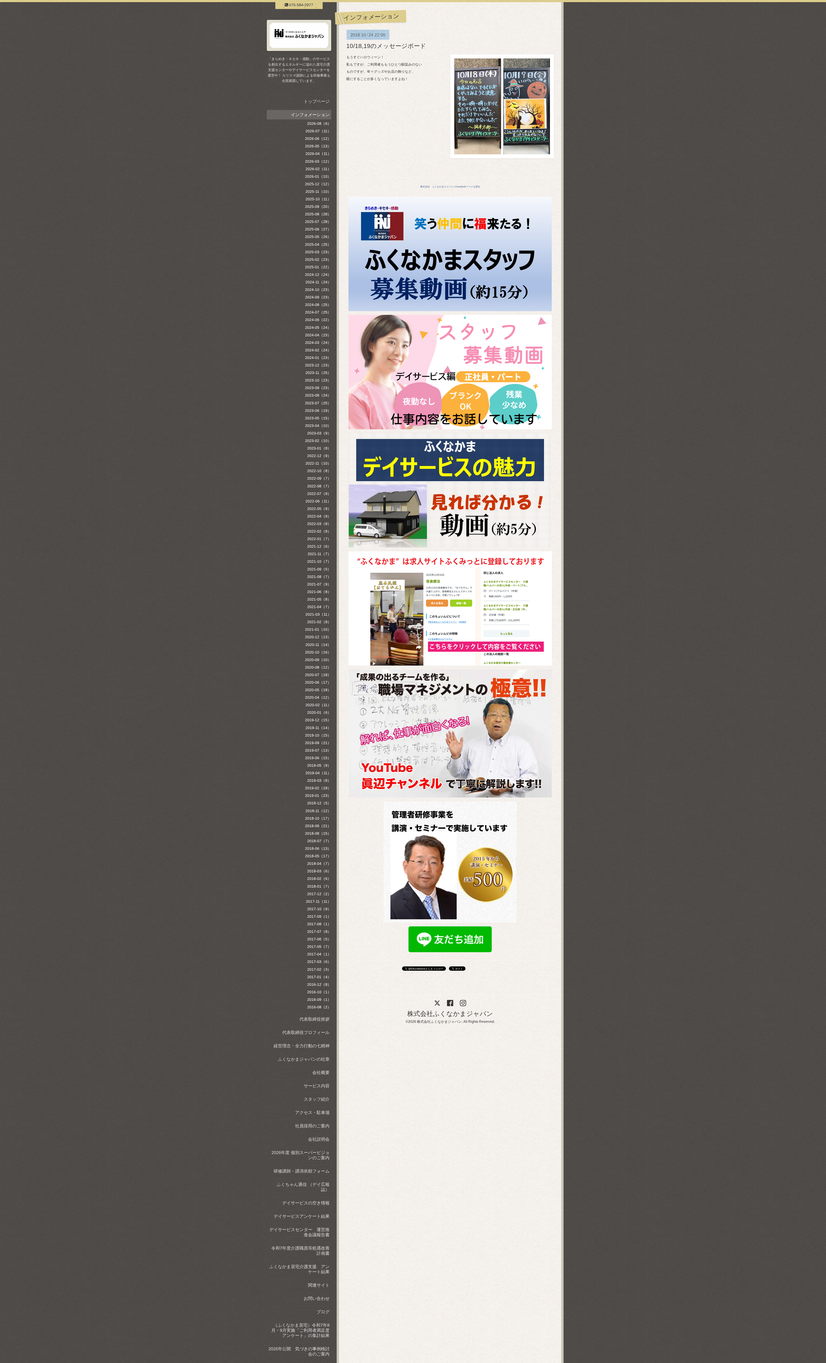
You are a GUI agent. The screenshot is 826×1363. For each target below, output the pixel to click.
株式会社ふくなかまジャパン (450, 1013)
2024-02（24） (318, 350)
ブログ (323, 1311)
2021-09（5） (319, 569)
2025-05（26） (318, 237)
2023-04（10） (318, 425)
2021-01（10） (318, 629)
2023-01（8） (319, 448)
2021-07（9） (319, 584)
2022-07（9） (319, 493)
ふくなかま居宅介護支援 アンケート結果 (299, 1269)
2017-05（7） (319, 946)
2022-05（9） (319, 509)
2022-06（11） (318, 501)
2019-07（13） (318, 750)
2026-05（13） (318, 146)
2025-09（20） (318, 206)
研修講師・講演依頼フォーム (302, 1171)
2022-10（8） (319, 471)
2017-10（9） (319, 909)
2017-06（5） (319, 939)
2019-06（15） (318, 758)
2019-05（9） (319, 765)
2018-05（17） (318, 856)
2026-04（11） (318, 153)
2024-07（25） (318, 312)
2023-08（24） (318, 395)
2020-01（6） (319, 712)
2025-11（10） (318, 191)
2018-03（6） (319, 871)
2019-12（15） (318, 720)
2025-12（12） (318, 184)
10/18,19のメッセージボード (386, 46)
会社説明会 (319, 1139)
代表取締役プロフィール (306, 1032)
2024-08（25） (318, 305)
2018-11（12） (318, 811)
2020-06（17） (318, 682)
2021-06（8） (319, 592)
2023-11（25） (318, 373)
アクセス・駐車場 (312, 1112)
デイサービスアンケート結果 (302, 1216)
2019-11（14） (318, 728)
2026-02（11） (318, 169)
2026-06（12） (318, 138)
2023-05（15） (318, 418)
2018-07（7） (319, 841)
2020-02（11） (318, 705)
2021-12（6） (319, 546)
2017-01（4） (319, 977)
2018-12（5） (319, 803)
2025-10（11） (318, 199)
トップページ (317, 101)
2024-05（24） (318, 327)
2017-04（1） (319, 954)
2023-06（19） (318, 410)
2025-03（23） (318, 252)
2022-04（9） (319, 516)
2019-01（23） (318, 795)
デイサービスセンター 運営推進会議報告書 (299, 1232)
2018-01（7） (319, 886)
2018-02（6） (319, 878)
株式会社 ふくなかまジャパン (436, 186)
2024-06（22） (318, 320)
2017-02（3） (319, 969)
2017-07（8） (319, 931)
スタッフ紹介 (317, 1099)
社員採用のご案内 (312, 1125)
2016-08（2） (319, 1007)
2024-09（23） (318, 297)
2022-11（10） (318, 463)
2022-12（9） (319, 456)
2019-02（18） (318, 788)
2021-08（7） (319, 577)
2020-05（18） (318, 690)
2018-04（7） (319, 863)
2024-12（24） (318, 274)
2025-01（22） (318, 267)
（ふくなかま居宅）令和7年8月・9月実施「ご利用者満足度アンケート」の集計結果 (300, 1330)
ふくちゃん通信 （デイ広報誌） (303, 1187)
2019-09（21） (318, 743)
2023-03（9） (319, 433)
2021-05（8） (319, 599)
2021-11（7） (319, 554)
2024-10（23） (318, 289)
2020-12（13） (318, 637)
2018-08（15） (318, 833)
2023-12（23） (318, 365)
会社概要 (321, 1072)
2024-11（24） (318, 282)
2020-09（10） (318, 660)
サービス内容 (317, 1085)
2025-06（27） (318, 229)
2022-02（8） (319, 531)
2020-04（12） (318, 697)
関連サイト (319, 1285)
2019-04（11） (318, 773)
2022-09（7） (319, 478)
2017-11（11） (318, 901)
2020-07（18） (318, 675)
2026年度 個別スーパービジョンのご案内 (300, 1155)
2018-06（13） (318, 848)
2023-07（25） (318, 403)
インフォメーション (310, 114)
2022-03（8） (319, 524)
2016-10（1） (319, 992)
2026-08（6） (319, 123)
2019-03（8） (319, 780)
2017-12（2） (319, 894)
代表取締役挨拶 (314, 1019)
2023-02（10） (318, 441)
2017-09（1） (319, 916)
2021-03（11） (318, 614)
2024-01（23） (318, 357)
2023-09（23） (318, 388)
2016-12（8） (319, 984)
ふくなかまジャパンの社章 (304, 1059)
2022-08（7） (319, 486)
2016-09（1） (319, 999)
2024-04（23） (318, 335)
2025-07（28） (318, 221)
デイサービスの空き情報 (306, 1203)
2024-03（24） (318, 342)
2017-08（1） (319, 924)
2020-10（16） (318, 652)
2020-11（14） (318, 645)
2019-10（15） (318, 735)
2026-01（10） (318, 176)
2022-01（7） (319, 539)
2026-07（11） (318, 131)
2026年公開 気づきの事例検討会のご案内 (299, 1351)
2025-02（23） (318, 259)
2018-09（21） (318, 826)
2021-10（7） (319, 561)
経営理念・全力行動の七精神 (302, 1045)
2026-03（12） (318, 161)
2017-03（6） (319, 962)
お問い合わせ (317, 1298)
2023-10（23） (318, 380)
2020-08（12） (318, 667)
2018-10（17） (318, 818)
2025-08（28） (318, 214)
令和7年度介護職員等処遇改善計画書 (300, 1251)
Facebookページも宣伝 (467, 186)
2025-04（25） (318, 244)
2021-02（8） (319, 622)
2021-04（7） (319, 607)
